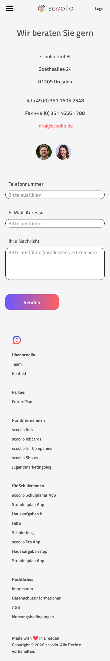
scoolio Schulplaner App (34, 495)
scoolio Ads (22, 429)
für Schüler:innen (28, 485)
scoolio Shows (25, 457)
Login (100, 8)
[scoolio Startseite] (55, 8)
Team (17, 364)
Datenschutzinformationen (36, 598)
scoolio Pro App (26, 542)
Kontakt (19, 373)
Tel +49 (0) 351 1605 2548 (55, 100)
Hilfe (16, 523)
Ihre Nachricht (24, 241)
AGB (16, 607)
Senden (31, 302)
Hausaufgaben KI (28, 514)
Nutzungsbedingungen (33, 616)
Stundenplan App (28, 504)
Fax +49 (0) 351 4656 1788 (55, 113)
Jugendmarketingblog (31, 467)
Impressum (22, 588)
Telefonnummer (26, 183)
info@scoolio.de (55, 125)
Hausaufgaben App (30, 551)
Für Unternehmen (28, 420)
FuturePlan (22, 401)
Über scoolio (23, 354)
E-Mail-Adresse (26, 212)
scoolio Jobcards (27, 439)
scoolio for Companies (32, 448)
